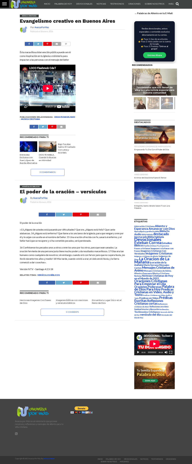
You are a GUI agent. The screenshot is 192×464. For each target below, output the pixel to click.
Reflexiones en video (159, 307)
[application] (154, 343)
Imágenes (124, 462)
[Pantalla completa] (170, 352)
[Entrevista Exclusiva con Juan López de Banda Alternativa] (28, 150)
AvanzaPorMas (41, 27)
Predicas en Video (149, 298)
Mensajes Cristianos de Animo (154, 269)
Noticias (101, 4)
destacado (161, 234)
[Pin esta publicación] (47, 43)
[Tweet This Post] (64, 213)
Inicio (47, 4)
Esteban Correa (147, 242)
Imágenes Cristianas (158, 253)
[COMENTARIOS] (66, 43)
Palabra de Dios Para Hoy (154, 287)
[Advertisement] (151, 427)
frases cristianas (142, 248)
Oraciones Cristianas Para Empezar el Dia (150, 282)
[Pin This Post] (81, 213)
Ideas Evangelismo (64, 117)
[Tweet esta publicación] (38, 43)
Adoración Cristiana (144, 226)
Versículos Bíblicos (48, 275)
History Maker (49, 458)
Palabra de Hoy (63, 4)
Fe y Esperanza (163, 246)
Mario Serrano (151, 265)
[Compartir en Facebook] (29, 43)
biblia (157, 231)
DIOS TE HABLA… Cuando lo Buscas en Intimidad (47, 157)
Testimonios (117, 4)
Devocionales (84, 4)
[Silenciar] (166, 352)
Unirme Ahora (154, 55)
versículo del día (150, 314)
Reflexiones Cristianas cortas (148, 302)
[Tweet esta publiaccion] (43, 125)
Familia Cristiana (150, 246)
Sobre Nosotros (154, 4)
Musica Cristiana (30, 119)
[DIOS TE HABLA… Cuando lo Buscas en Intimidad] (47, 150)
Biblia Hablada (147, 234)
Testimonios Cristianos (147, 311)
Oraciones (134, 4)
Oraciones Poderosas (148, 286)
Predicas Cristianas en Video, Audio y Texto (154, 292)
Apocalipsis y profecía (144, 231)
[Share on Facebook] (47, 213)
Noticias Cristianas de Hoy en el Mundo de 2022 (153, 277)
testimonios (164, 309)
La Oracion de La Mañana (151, 260)
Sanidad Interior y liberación (146, 309)
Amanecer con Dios (162, 228)
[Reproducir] (138, 352)
